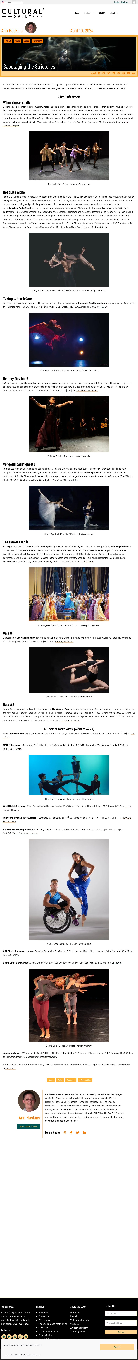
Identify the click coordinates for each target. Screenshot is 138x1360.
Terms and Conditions (49, 1331)
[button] (103, 73)
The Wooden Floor (70, 720)
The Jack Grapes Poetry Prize (53, 1323)
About (112, 13)
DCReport (75, 1312)
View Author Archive (28, 1126)
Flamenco (71, 1080)
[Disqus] (69, 1181)
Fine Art (8, 40)
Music (17, 40)
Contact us (44, 1316)
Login (116, 2)
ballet (60, 1080)
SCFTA (103, 226)
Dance (26, 40)
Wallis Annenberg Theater (24, 833)
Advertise (43, 1312)
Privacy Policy (45, 1335)
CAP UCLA (102, 306)
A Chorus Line (85, 1080)
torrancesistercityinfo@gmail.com (39, 1056)
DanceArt (116, 962)
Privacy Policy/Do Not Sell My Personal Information (22, 1355)
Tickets (17, 748)
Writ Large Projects (79, 1320)
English (7, 2)
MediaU (74, 1316)
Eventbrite (73, 480)
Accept (117, 1347)
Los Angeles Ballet (64, 641)
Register (124, 2)
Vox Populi (75, 1324)
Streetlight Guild (78, 1331)
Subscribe (43, 1327)
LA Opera (88, 561)
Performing (37, 40)
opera (51, 1080)
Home (77, 13)
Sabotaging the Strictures (29, 66)
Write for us (44, 1320)
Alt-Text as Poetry (79, 1327)
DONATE (102, 13)
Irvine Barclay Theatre (87, 390)
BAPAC (16, 954)
